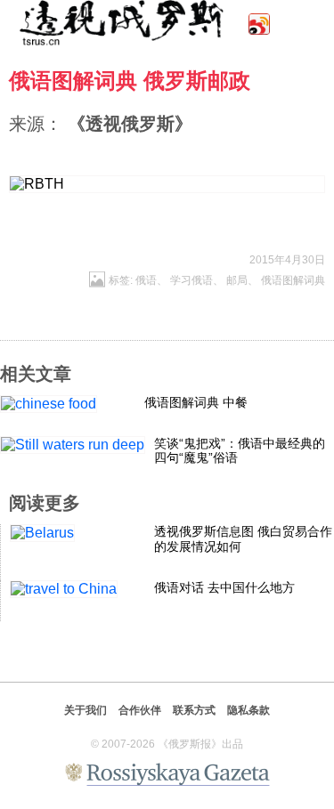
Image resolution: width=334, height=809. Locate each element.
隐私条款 (248, 710)
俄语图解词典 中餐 (196, 402)
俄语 (146, 280)
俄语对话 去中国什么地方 (224, 587)
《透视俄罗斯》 (130, 123)
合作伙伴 (139, 710)
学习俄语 (191, 280)
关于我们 (85, 710)
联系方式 (194, 710)
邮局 (237, 280)
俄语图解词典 (293, 280)
